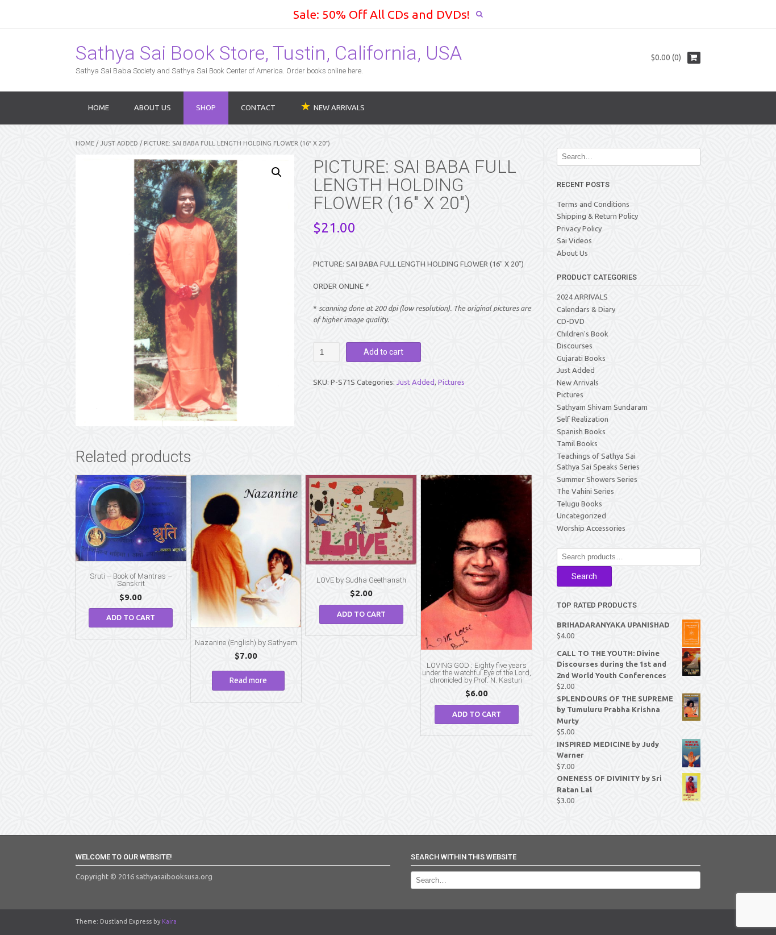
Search (584, 576)
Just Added (119, 143)
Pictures (451, 382)
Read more (248, 680)
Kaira (169, 921)
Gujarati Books (581, 358)
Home (98, 107)
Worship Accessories (591, 528)
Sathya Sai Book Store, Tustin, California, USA (269, 52)
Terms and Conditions (593, 204)
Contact (258, 107)
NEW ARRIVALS (339, 107)
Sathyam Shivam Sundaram (602, 407)
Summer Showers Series (597, 479)
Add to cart (383, 351)
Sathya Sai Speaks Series (598, 467)
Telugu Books (579, 504)
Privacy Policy (579, 228)
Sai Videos (574, 240)
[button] (276, 172)
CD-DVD (571, 321)
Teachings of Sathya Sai (596, 456)
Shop (206, 107)
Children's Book (582, 334)
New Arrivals (578, 383)
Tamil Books (577, 443)
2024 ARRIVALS (582, 297)
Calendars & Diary (586, 309)
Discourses (575, 346)
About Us (152, 107)
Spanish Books (581, 431)
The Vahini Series (585, 491)
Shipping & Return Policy (597, 216)
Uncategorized (581, 516)
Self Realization (582, 419)
